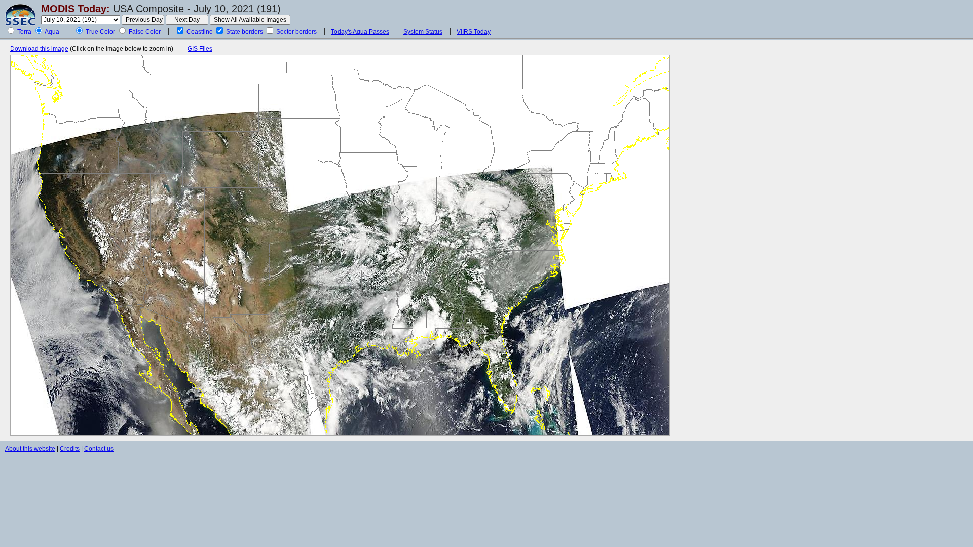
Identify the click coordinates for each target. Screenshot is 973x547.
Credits (70, 448)
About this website (30, 448)
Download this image (39, 48)
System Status (422, 31)
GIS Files (200, 48)
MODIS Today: (75, 8)
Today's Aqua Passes (360, 31)
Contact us (99, 448)
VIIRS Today (474, 31)
